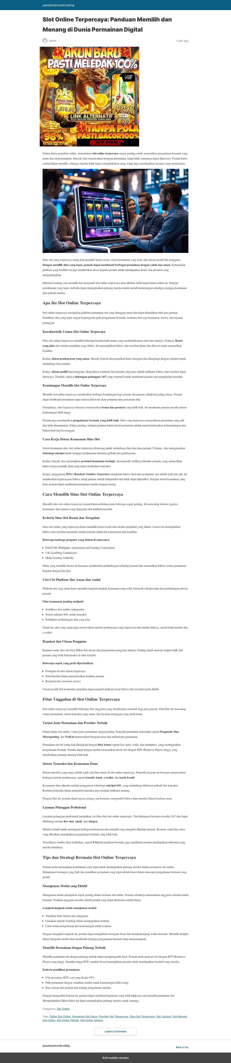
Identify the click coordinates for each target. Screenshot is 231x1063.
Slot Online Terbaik (68, 1020)
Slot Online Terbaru (91, 1020)
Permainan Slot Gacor (84, 1016)
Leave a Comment (116, 1031)
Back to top (182, 1047)
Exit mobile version (116, 1058)
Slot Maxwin (180, 1016)
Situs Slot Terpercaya (142, 1016)
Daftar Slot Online (60, 1016)
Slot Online (63, 1008)
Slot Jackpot (163, 1016)
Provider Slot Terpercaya (113, 1016)
